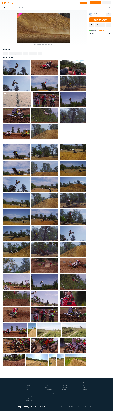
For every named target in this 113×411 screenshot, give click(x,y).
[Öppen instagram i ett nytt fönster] (33, 406)
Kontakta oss (65, 387)
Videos (29, 3)
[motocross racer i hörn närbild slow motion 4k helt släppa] (16, 131)
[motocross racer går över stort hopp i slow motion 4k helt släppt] (73, 99)
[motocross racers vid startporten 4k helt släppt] (73, 345)
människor (12, 53)
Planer (77, 2)
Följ (108, 15)
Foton (23, 3)
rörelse (25, 53)
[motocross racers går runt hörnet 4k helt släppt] (16, 298)
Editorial (36, 3)
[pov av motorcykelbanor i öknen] (17, 99)
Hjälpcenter (64, 385)
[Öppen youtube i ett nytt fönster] (44, 406)
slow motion (33, 53)
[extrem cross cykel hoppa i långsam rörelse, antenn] (32, 330)
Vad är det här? (101, 30)
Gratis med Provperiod (100, 19)
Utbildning (28, 393)
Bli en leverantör (66, 391)
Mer (42, 3)
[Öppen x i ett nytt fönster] (42, 406)
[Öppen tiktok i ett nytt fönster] (40, 406)
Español (84, 387)
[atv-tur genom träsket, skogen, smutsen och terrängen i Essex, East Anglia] (73, 67)
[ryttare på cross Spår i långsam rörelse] (37, 360)
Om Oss (64, 389)
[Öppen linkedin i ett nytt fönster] (35, 406)
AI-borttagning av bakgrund (32, 398)
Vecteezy (27, 387)
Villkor (72, 406)
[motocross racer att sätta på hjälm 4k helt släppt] (44, 345)
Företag (27, 391)
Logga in (106, 2)
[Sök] (105, 7)
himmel (19, 53)
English (84, 385)
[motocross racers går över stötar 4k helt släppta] (46, 99)
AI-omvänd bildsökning (31, 396)
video (40, 53)
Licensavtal (46, 385)
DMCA (45, 387)
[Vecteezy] (7, 3)
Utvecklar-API (29, 395)
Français (84, 393)
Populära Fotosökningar (49, 393)
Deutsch (84, 391)
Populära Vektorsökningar (50, 391)
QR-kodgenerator (29, 400)
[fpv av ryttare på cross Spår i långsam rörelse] (60, 360)
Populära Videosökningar (50, 395)
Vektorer (17, 3)
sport (5, 53)
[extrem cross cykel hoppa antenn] (52, 360)
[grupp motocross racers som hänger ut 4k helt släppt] (16, 345)
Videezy (27, 389)
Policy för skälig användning (88, 406)
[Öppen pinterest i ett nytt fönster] (38, 406)
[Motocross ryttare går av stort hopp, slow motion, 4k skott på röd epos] (16, 67)
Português (85, 389)
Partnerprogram (48, 389)
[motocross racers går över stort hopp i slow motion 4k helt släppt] (44, 67)
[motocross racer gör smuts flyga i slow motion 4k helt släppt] (16, 115)
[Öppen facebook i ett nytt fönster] (31, 406)
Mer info (92, 33)
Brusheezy (28, 385)
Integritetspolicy (78, 406)
